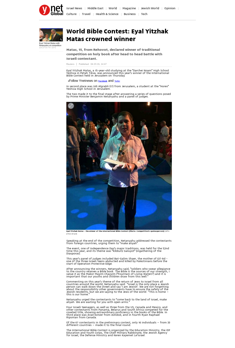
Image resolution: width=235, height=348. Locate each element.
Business (130, 14)
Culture (71, 14)
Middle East (95, 8)
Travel (86, 14)
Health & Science (107, 14)
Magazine (129, 8)
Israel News (74, 8)
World (113, 8)
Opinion (169, 8)
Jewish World (150, 8)
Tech (144, 14)
